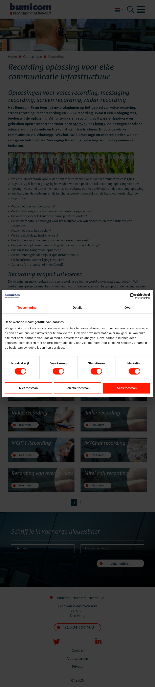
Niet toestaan (28, 388)
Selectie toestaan (78, 388)
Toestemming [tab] (27, 307)
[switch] (58, 371)
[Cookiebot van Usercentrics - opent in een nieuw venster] (132, 296)
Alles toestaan (127, 388)
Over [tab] (128, 307)
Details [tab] (78, 307)
